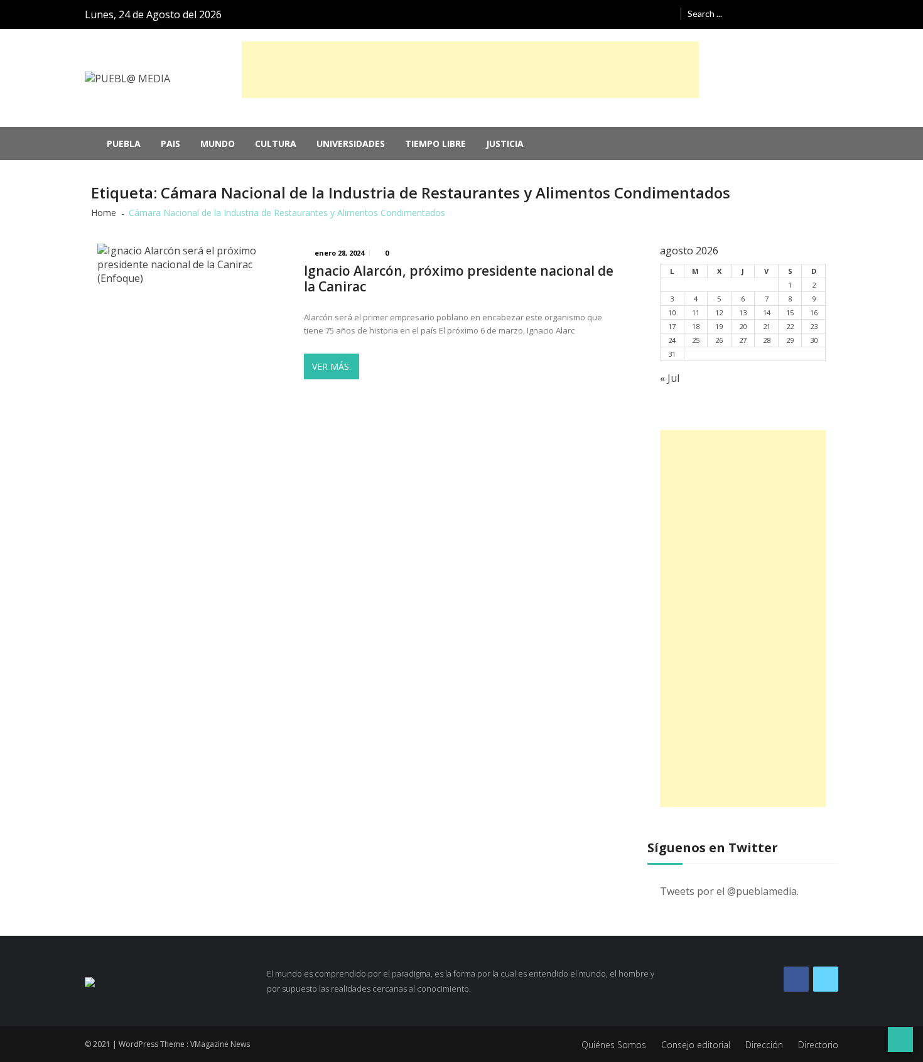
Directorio (818, 1045)
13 (743, 312)
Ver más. (331, 366)
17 (672, 326)
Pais (170, 143)
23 (814, 326)
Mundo (217, 143)
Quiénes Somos (613, 1045)
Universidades (350, 143)
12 (719, 312)
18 (695, 326)
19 (719, 326)
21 (766, 326)
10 (672, 312)
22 (790, 326)
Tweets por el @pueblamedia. (729, 891)
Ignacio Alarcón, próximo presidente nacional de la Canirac (458, 279)
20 (743, 326)
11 (695, 312)
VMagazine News (220, 1044)
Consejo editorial (695, 1045)
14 (766, 312)
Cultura (275, 143)
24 (672, 340)
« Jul (669, 378)
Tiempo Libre (435, 143)
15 (790, 312)
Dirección (764, 1045)
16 (814, 312)
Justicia (505, 143)
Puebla (124, 143)
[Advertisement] (470, 69)
